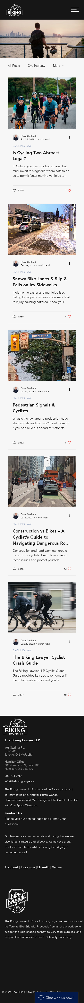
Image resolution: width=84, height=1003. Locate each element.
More (56, 66)
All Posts (14, 66)
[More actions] (70, 137)
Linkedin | (44, 867)
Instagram (28, 867)
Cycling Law (36, 66)
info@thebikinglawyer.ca (19, 781)
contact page (34, 819)
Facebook (12, 867)
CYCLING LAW (22, 146)
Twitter (57, 867)
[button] (75, 10)
